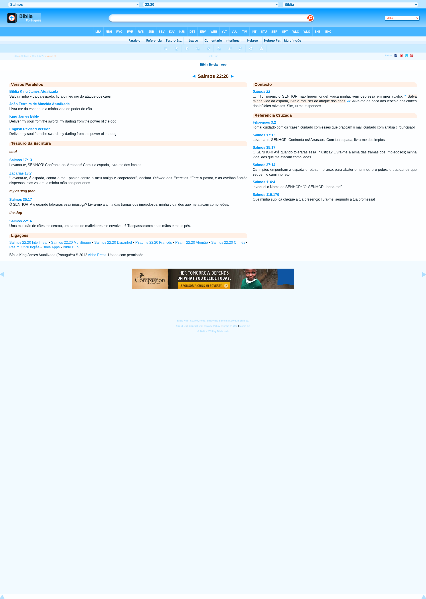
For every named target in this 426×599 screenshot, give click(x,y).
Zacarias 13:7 (20, 173)
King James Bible (24, 116)
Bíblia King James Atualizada (33, 91)
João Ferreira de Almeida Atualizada (39, 104)
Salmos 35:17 (20, 199)
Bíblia (16, 56)
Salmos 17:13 (20, 160)
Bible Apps (51, 247)
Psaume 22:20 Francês (153, 242)
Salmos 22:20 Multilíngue (71, 242)
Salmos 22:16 (20, 221)
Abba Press (97, 255)
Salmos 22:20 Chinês (228, 242)
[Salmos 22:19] (5, 284)
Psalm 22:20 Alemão (191, 242)
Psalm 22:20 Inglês (24, 247)
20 (405, 96)
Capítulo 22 (38, 56)
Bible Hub (71, 247)
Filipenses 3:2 (264, 122)
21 (348, 100)
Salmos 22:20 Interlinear (28, 242)
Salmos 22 (261, 91)
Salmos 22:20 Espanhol (113, 242)
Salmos (25, 56)
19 (257, 96)
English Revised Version (30, 129)
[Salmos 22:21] (420, 284)
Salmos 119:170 (266, 195)
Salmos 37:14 (264, 165)
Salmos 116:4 (264, 182)
